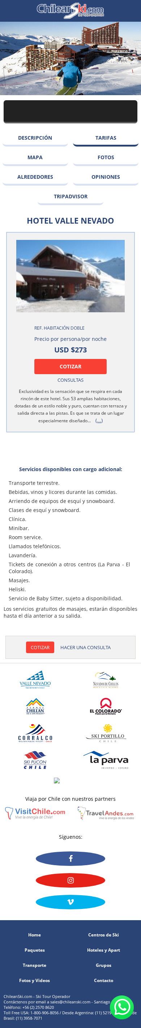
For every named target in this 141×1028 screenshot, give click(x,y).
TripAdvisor (70, 196)
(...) (99, 420)
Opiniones (105, 176)
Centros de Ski (103, 935)
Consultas (70, 380)
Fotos (106, 157)
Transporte (34, 965)
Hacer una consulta (85, 647)
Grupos (103, 965)
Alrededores (35, 176)
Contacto (103, 980)
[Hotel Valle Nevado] (70, 276)
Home (34, 935)
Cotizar (70, 366)
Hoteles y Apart (103, 950)
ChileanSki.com (70, 11)
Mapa (35, 157)
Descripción (35, 137)
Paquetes (35, 950)
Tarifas (105, 137)
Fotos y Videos (34, 980)
